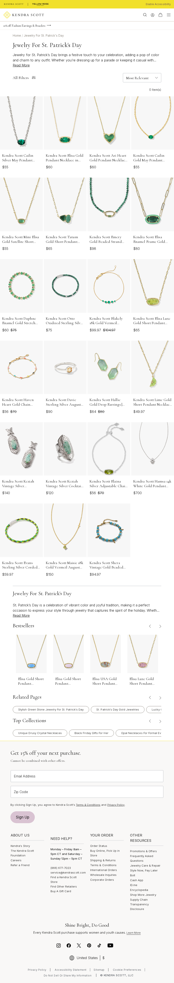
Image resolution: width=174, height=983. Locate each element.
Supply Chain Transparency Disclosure (139, 904)
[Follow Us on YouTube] (110, 946)
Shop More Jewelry (143, 894)
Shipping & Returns (103, 860)
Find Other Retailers (64, 886)
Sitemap (99, 969)
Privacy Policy (116, 804)
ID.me (133, 885)
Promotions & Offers (143, 851)
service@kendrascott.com (68, 872)
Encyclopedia (139, 890)
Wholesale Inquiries (103, 875)
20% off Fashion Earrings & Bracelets (24, 26)
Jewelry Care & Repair (145, 865)
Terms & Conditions (88, 804)
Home (17, 35)
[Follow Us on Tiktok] (99, 946)
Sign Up (22, 817)
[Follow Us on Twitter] (79, 946)
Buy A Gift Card (61, 891)
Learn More (133, 932)
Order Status (98, 846)
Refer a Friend (20, 865)
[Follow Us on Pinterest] (89, 946)
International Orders (103, 870)
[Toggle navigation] (167, 15)
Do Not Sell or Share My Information (68, 975)
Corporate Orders (102, 879)
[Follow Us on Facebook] (69, 946)
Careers (16, 860)
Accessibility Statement (71, 969)
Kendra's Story (20, 846)
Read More (21, 65)
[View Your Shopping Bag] (160, 15)
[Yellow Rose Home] (40, 4)
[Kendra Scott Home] (14, 4)
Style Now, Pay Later (144, 870)
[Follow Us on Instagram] (58, 946)
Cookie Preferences (127, 969)
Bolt (132, 875)
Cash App (136, 880)
